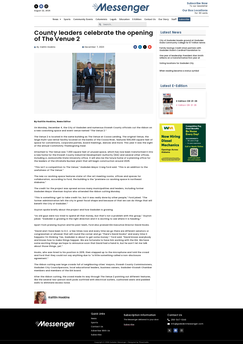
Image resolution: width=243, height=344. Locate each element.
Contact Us (150, 19)
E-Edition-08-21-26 (186, 101)
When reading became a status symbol (179, 71)
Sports (67, 19)
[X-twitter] (36, 6)
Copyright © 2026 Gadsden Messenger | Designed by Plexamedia (121, 342)
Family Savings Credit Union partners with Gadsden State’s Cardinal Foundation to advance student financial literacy (180, 50)
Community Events (83, 19)
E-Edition (136, 19)
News (55, 19)
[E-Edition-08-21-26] (167, 104)
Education (124, 19)
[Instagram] (46, 6)
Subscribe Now (197, 3)
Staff (173, 19)
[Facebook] (41, 6)
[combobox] (122, 24)
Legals (113, 19)
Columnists (101, 19)
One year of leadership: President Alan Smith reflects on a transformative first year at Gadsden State (181, 58)
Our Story (163, 19)
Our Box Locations (195, 10)
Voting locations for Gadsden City (176, 63)
